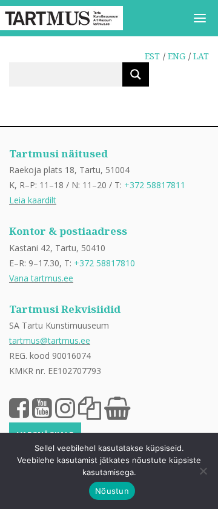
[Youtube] (42, 407)
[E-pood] (117, 407)
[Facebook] (19, 407)
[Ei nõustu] (203, 471)
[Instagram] (65, 407)
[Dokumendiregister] (89, 407)
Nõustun (112, 491)
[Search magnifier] (135, 74)
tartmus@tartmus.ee (49, 340)
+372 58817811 (154, 185)
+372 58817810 (104, 263)
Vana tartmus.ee (41, 278)
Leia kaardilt (32, 200)
